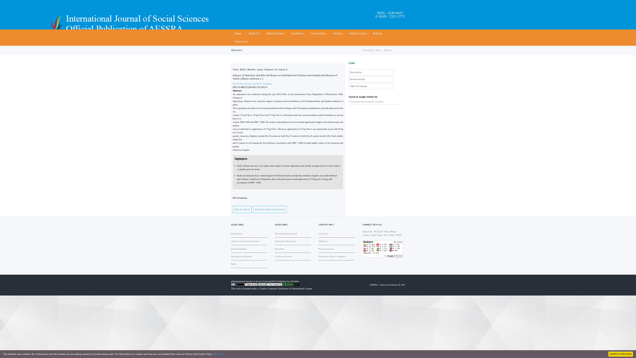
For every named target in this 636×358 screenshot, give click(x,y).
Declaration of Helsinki (241, 256)
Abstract (387, 50)
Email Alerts (236, 233)
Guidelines (297, 33)
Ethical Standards (239, 249)
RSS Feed (323, 241)
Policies (377, 33)
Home (238, 33)
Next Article (355, 72)
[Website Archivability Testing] (291, 285)
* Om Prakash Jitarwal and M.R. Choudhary (366, 102)
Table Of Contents (358, 86)
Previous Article (357, 79)
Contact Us (241, 41)
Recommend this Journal (286, 233)
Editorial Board (275, 33)
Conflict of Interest (283, 256)
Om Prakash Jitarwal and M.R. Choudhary (252, 84)
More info (218, 354)
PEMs (233, 264)
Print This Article (242, 209)
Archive (338, 33)
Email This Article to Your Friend (270, 209)
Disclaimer (280, 249)
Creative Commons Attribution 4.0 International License (285, 288)
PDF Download (240, 198)
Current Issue (318, 33)
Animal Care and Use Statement (245, 241)
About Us (253, 33)
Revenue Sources (326, 249)
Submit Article (357, 33)
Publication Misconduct (286, 241)
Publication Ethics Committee (332, 256)
